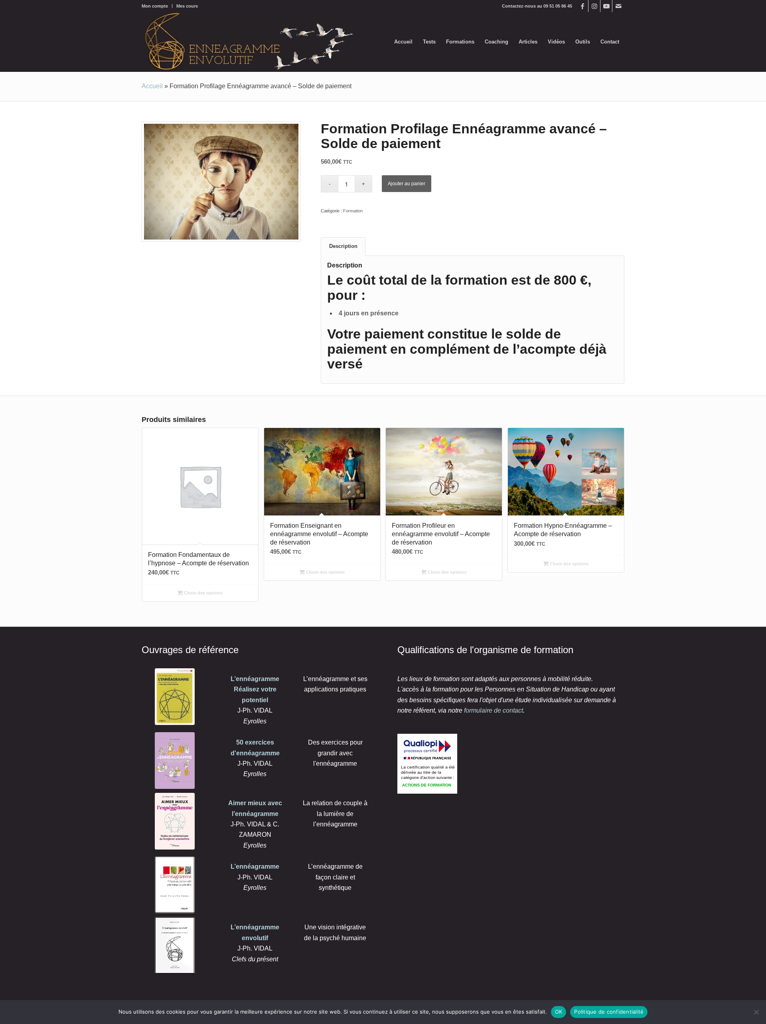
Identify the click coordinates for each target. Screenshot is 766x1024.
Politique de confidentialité (609, 1011)
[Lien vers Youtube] (606, 6)
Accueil (152, 86)
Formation (353, 210)
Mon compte (155, 6)
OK (559, 1011)
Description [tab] (343, 246)
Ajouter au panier (406, 183)
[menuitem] (157, 6)
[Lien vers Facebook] (582, 6)
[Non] (756, 1012)
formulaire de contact (493, 710)
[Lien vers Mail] (618, 6)
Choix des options (203, 592)
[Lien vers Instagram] (594, 6)
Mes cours (187, 6)
